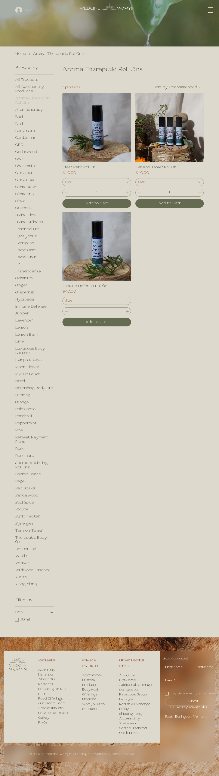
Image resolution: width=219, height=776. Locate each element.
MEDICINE (90, 8)
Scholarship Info (51, 708)
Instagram (127, 699)
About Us (127, 675)
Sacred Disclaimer (133, 728)
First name (175, 667)
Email (170, 680)
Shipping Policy (131, 714)
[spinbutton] (96, 192)
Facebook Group (132, 694)
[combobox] (96, 182)
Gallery (44, 717)
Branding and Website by (103, 754)
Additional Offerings (135, 685)
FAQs (42, 722)
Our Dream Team (51, 703)
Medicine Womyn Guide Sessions (93, 704)
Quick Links (128, 733)
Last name (205, 667)
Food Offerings (50, 698)
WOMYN (126, 8)
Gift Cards (127, 680)
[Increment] (127, 192)
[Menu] (210, 9)
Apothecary (92, 675)
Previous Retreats (53, 713)
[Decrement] (65, 192)
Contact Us (128, 690)
